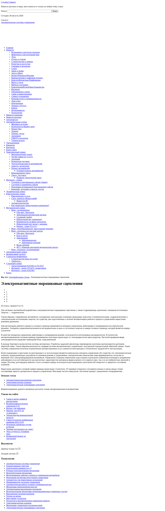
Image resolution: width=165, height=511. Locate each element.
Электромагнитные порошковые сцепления (25, 385)
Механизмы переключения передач (21, 487)
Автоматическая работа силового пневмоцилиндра (28, 484)
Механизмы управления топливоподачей (24, 505)
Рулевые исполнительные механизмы (22, 470)
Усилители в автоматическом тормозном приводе (28, 501)
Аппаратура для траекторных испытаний (24, 480)
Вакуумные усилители (16, 498)
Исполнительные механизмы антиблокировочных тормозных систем (36, 491)
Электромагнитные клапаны (18, 382)
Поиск (4, 11)
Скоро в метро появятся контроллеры (16, 400)
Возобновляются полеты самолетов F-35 (17, 405)
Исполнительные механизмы (19, 473)
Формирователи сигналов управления (23, 482)
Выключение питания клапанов (20, 494)
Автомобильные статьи (19, 277)
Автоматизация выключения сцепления (23, 380)
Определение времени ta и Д (18, 468)
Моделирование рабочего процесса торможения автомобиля (32, 475)
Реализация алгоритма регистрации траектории (27, 477)
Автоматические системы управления (23, 464)
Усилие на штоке (13, 496)
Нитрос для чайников (15, 408)
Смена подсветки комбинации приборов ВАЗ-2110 (19, 421)
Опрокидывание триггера (17, 466)
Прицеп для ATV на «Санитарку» (15, 412)
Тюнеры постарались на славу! (19, 429)
